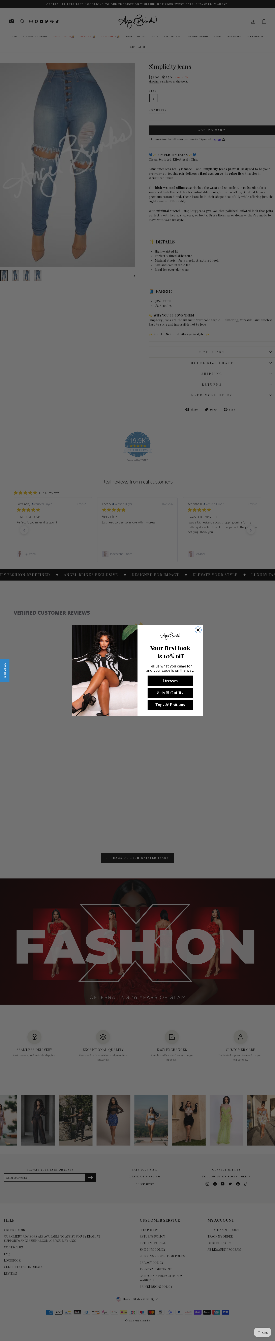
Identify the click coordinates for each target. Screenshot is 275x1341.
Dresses (170, 680)
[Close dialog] (198, 630)
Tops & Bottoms (170, 704)
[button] (4, 670)
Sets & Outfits (170, 692)
